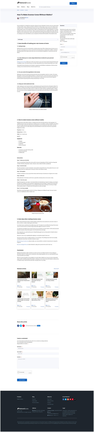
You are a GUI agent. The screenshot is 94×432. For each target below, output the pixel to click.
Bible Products (20, 399)
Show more (56, 268)
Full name (19, 346)
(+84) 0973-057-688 (55, 410)
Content (19, 357)
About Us (33, 6)
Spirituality (35, 400)
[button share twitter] (20, 326)
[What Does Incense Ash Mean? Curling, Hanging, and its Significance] (52, 275)
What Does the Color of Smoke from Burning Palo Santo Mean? (52, 300)
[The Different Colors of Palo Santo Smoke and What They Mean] (52, 294)
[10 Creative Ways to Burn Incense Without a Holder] (23, 294)
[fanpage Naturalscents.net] (63, 399)
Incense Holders (36, 402)
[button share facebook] (18, 326)
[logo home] (24, 3)
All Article (22, 10)
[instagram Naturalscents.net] (68, 399)
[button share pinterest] (23, 326)
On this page (20, 39)
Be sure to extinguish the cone (23, 244)
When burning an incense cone (23, 241)
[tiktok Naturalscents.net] (75, 399)
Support (49, 402)
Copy (38, 325)
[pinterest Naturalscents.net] (72, 399)
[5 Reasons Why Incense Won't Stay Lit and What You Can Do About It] (38, 294)
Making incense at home (21, 61)
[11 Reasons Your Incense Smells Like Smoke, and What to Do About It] (38, 275)
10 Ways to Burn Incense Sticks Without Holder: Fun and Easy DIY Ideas (23, 300)
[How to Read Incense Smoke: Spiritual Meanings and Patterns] (23, 275)
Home (18, 6)
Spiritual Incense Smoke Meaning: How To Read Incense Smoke (23, 280)
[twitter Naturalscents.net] (66, 399)
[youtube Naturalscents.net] (70, 399)
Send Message (50, 404)
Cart (74, 3)
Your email (20, 351)
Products (23, 6)
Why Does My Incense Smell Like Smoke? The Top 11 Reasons (37, 280)
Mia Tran (26, 17)
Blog (28, 6)
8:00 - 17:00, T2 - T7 (53, 415)
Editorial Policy (50, 400)
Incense (26, 10)
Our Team (50, 399)
